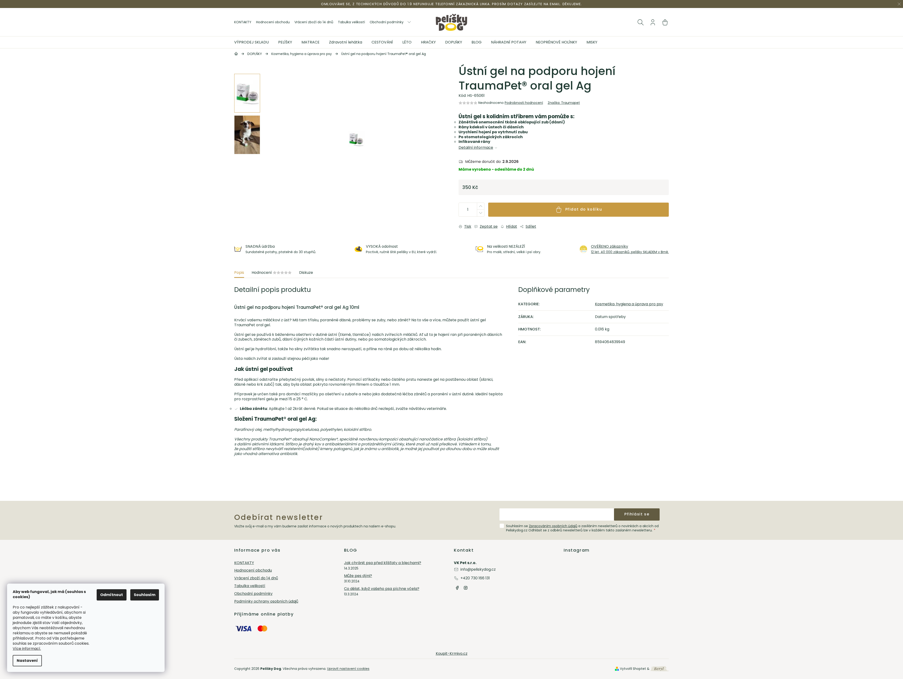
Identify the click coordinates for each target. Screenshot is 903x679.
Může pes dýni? (358, 575)
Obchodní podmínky (387, 22)
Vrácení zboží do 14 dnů (313, 22)
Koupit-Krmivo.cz (451, 653)
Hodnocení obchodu (273, 22)
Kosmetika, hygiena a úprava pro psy (629, 304)
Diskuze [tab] (306, 272)
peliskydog (465, 588)
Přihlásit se (636, 514)
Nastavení (27, 660)
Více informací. (27, 648)
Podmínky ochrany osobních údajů (266, 601)
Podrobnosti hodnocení (524, 103)
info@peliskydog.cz (478, 569)
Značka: (564, 102)
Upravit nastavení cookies (348, 668)
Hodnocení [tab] (272, 272)
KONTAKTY (242, 22)
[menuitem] (253, 42)
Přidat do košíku (583, 209)
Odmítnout (111, 594)
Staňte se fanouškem (457, 588)
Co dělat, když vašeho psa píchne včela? (381, 588)
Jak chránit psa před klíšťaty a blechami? (382, 563)
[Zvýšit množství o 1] (480, 206)
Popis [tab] (239, 272)
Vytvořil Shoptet (633, 669)
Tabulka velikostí (351, 22)
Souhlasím (144, 594)
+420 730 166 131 (475, 578)
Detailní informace (476, 147)
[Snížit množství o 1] (480, 213)
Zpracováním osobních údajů (553, 526)
